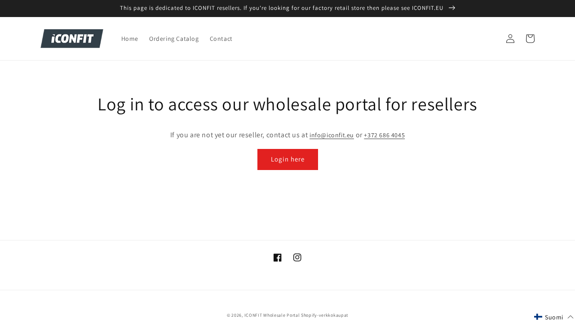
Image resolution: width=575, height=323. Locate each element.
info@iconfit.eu (332, 135)
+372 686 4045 (384, 135)
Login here (288, 159)
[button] (554, 317)
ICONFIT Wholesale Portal (272, 315)
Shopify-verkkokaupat (324, 315)
